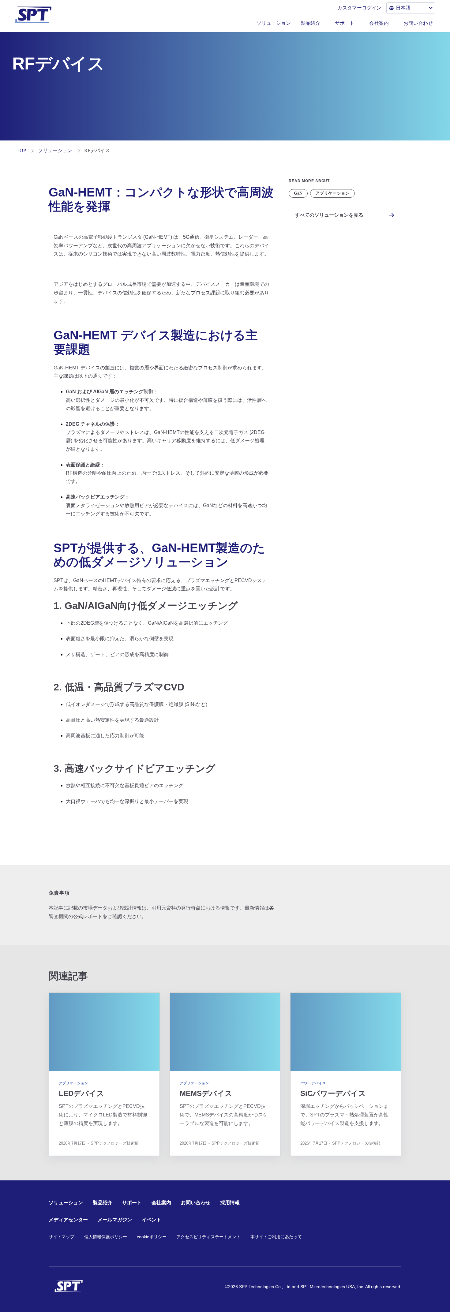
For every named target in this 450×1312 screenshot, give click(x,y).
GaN (298, 193)
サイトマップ (61, 1236)
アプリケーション (332, 193)
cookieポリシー (152, 1236)
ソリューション (274, 23)
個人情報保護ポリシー (105, 1236)
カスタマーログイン (359, 7)
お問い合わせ (418, 23)
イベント (151, 1219)
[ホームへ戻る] (69, 1286)
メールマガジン (115, 1219)
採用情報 (230, 1202)
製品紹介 (310, 23)
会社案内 (379, 23)
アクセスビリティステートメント (208, 1236)
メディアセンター (68, 1219)
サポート (344, 23)
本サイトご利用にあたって (276, 1236)
